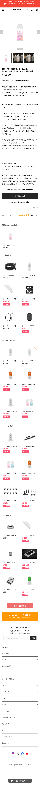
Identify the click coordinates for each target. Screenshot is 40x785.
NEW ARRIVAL (7, 653)
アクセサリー (6, 724)
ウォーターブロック (8, 679)
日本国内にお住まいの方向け (20, 202)
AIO (3, 672)
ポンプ (4, 705)
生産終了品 (6, 743)
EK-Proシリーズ (7, 737)
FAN (3, 698)
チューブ (4, 730)
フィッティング (6, 711)
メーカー (5, 660)
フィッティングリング (8, 717)
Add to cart (20, 196)
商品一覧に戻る (20, 606)
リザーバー (5, 685)
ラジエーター (6, 692)
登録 (33, 638)
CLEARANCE (6, 666)
